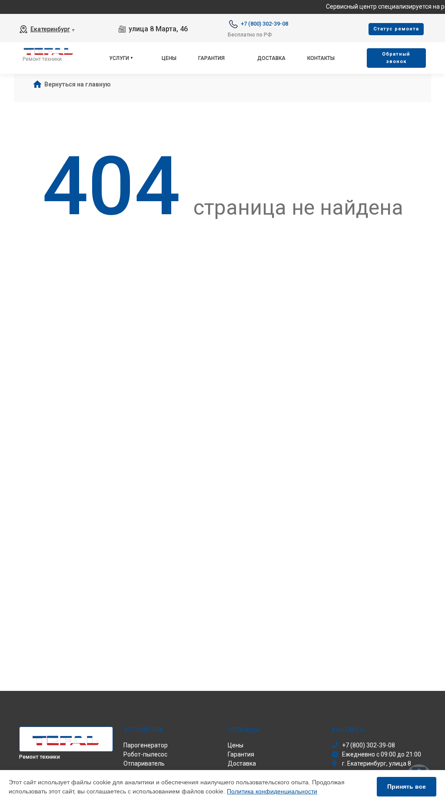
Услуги (119, 58)
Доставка (271, 58)
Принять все (406, 786)
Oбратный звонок (396, 57)
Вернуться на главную (77, 84)
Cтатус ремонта (396, 29)
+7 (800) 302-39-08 (264, 23)
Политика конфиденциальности (272, 791)
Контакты (321, 58)
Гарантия (211, 58)
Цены (169, 58)
